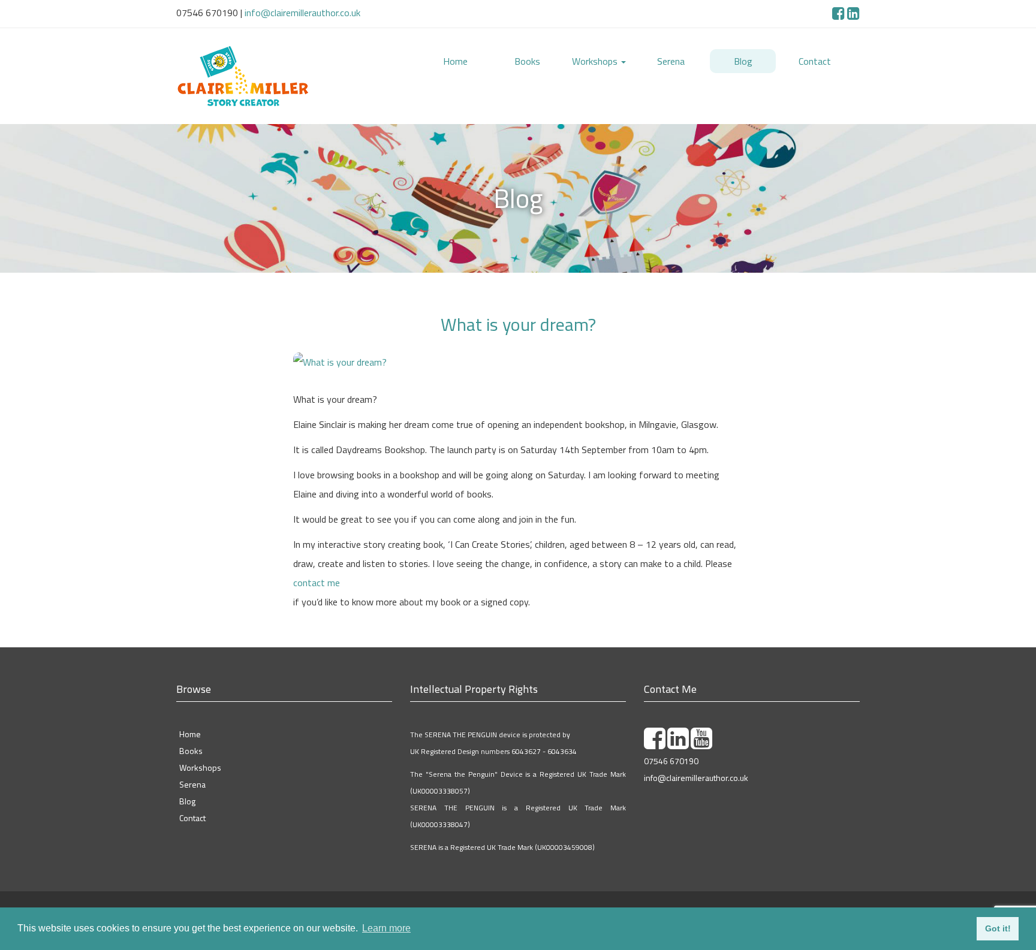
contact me (316, 597)
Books (527, 61)
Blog (743, 61)
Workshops (596, 61)
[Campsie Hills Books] (284, 83)
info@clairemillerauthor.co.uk (302, 12)
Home (455, 61)
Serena (671, 61)
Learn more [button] (386, 928)
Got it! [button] (998, 928)
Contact (815, 61)
